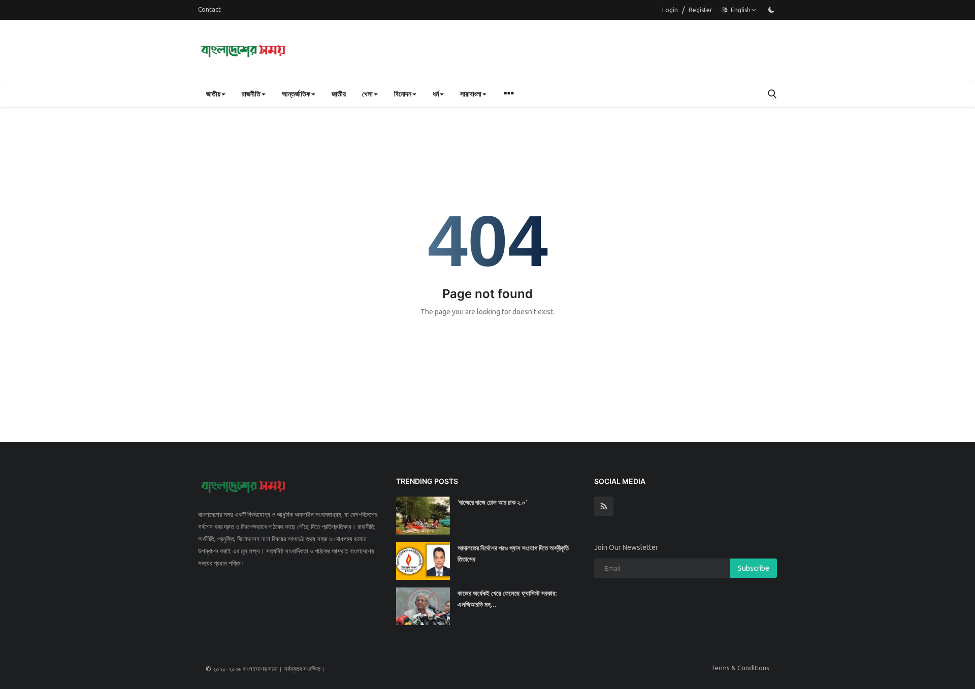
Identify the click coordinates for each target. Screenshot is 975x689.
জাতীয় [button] (213, 94)
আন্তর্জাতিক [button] (296, 94)
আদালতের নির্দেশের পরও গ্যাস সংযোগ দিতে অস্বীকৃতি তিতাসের (513, 553)
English (739, 10)
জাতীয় (339, 94)
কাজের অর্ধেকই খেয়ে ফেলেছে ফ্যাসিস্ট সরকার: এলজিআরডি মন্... (507, 598)
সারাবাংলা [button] (470, 94)
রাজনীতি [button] (251, 94)
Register (700, 10)
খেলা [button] (367, 94)
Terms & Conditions (740, 667)
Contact (209, 9)
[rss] (603, 506)
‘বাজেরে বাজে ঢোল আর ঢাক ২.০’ (492, 502)
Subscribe (753, 568)
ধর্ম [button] (436, 94)
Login (670, 10)
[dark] (771, 9)
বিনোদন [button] (402, 94)
